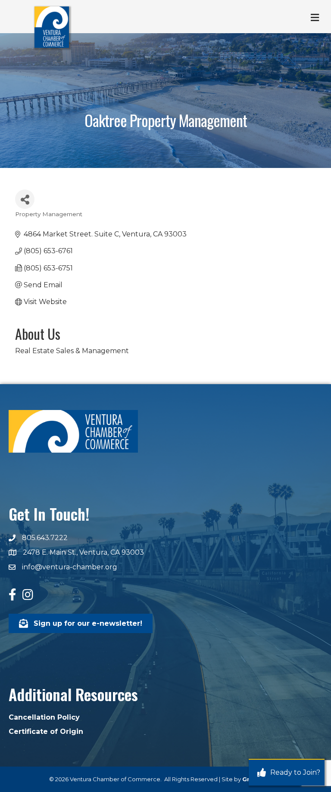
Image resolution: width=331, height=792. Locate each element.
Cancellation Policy (44, 717)
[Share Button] (24, 199)
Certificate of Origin (46, 731)
